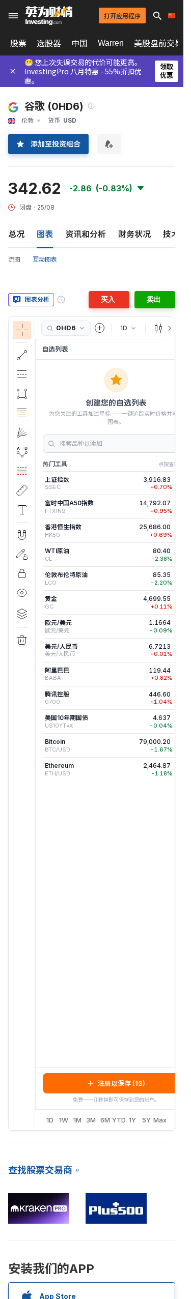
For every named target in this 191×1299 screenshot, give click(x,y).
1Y (132, 1120)
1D (49, 1120)
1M (77, 1120)
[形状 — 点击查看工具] (22, 394)
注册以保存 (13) (121, 1083)
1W (63, 1120)
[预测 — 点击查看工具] (22, 471)
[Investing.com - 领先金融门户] (48, 15)
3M (91, 1120)
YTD (119, 1120)
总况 (16, 234)
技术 (171, 234)
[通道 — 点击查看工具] (22, 374)
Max (160, 1120)
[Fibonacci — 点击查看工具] (22, 413)
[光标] (22, 330)
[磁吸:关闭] (22, 535)
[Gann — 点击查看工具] (22, 432)
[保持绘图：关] (22, 554)
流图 (14, 259)
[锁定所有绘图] (22, 573)
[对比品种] (99, 328)
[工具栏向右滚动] (167, 328)
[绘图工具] (38, 723)
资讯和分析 (85, 234)
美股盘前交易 (158, 43)
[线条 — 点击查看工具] (22, 355)
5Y (146, 1120)
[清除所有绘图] (22, 640)
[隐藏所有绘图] (22, 593)
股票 (18, 43)
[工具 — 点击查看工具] (22, 490)
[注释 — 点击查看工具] (22, 510)
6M (105, 1120)
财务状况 (134, 234)
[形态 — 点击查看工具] (22, 452)
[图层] (22, 613)
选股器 (49, 43)
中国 (79, 43)
